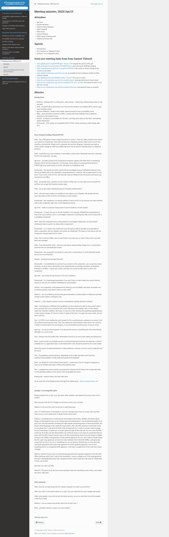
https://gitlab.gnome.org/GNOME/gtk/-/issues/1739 (55, 64)
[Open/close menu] (1, 61)
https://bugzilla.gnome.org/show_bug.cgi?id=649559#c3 (56, 68)
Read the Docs (70, 533)
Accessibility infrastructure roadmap (13, 38)
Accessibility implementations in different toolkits (14, 17)
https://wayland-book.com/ (89, 381)
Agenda (5, 67)
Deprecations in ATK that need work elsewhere (13, 22)
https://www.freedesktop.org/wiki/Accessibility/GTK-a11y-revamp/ (60, 82)
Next (98, 522)
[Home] (35, 4)
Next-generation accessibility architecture (11, 53)
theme (54, 533)
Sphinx (44, 533)
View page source (96, 4)
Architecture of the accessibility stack (13, 36)
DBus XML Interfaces (8, 28)
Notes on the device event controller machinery (13, 48)
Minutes (5, 74)
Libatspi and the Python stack (11, 44)
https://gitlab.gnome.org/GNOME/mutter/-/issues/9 (54, 78)
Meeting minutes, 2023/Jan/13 (11, 61)
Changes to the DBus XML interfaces (13, 25)
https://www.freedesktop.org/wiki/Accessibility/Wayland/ (57, 87)
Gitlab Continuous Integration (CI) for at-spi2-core (14, 82)
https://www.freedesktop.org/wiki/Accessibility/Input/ (55, 80)
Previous (40, 522)
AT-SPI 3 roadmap (7, 41)
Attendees (6, 64)
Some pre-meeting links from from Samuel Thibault (13, 70)
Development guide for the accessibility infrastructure (15, 3)
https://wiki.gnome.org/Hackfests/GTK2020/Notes (54, 66)
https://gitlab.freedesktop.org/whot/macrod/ (52, 73)
